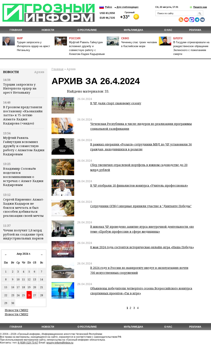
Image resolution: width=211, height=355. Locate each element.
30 (12, 303)
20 (34, 287)
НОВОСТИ (48, 30)
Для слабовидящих (127, 7)
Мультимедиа (133, 30)
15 (5, 287)
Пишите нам (200, 7)
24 (18, 295)
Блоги (177, 38)
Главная (16, 30)
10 (18, 279)
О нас (168, 30)
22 (5, 295)
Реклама (195, 30)
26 (29, 295)
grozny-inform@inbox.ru (59, 342)
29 (5, 303)
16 (12, 287)
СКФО (125, 38)
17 (18, 287)
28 (41, 295)
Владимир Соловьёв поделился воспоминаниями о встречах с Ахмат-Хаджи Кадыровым (23, 176)
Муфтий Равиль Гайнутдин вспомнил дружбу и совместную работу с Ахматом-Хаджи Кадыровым (23, 146)
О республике (87, 30)
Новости (11, 72)
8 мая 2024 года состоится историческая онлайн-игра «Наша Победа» (142, 247)
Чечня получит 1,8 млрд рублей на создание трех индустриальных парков (23, 234)
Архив (39, 72)
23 (12, 295)
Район (108, 7)
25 (23, 295)
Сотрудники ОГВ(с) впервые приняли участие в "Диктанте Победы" (141, 206)
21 (41, 287)
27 (34, 295)
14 (41, 279)
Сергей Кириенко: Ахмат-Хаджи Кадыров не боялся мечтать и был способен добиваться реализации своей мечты (23, 207)
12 (29, 279)
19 (29, 287)
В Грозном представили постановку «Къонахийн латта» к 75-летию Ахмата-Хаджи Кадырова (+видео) (22, 115)
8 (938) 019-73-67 (28, 342)
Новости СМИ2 (16, 310)
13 (34, 279)
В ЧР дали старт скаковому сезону (115, 103)
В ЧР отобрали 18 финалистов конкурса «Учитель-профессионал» (139, 185)
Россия (74, 38)
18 (23, 287)
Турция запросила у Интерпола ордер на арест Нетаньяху (33, 46)
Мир (20, 38)
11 (23, 279)
